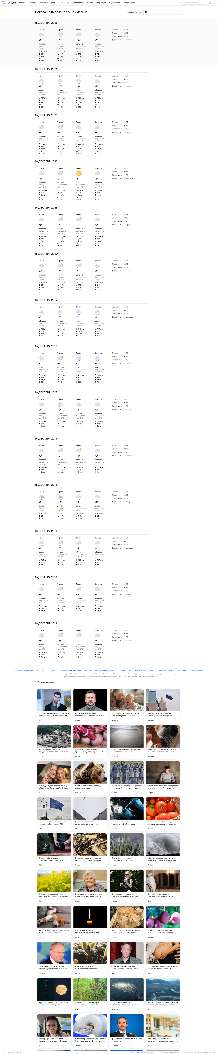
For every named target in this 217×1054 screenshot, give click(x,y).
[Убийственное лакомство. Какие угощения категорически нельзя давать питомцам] (163, 742)
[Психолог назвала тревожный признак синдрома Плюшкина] (90, 850)
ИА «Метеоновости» (208, 1052)
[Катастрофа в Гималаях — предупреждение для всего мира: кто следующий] (54, 742)
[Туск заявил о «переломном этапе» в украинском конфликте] (54, 959)
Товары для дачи (198, 670)
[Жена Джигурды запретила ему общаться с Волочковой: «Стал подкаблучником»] (54, 778)
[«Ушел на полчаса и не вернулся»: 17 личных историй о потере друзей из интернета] (163, 778)
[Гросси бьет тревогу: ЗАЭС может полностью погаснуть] (127, 1031)
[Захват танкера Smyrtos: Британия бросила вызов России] (127, 742)
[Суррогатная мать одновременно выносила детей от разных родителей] (163, 959)
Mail (3, 1052)
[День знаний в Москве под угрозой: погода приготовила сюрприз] (127, 886)
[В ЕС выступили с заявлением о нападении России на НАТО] (54, 814)
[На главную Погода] (10, 2)
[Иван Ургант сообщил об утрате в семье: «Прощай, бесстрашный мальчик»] (54, 706)
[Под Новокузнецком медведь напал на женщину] (90, 778)
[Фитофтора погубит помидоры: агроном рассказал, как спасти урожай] (163, 814)
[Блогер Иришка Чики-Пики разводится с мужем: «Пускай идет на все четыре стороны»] (54, 1031)
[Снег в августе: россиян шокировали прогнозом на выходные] (127, 850)
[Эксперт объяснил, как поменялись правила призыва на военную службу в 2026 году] (54, 850)
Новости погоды (166, 670)
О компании (10, 1052)
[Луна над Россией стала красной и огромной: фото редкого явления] (54, 995)
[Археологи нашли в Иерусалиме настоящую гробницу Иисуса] (127, 923)
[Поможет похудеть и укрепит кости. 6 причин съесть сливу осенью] (163, 923)
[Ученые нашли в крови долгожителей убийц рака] (127, 814)
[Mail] (3, 2)
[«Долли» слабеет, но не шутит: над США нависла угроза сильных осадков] (163, 850)
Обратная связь (185, 1052)
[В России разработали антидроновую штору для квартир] (90, 814)
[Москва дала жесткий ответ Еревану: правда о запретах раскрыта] (163, 706)
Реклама (19, 1052)
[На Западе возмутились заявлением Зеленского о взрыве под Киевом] (90, 706)
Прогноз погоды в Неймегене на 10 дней (138, 670)
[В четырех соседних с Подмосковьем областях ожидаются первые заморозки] (90, 959)
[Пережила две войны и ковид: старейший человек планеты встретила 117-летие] (90, 886)
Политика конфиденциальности (146, 1052)
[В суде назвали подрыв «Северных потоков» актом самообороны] (127, 995)
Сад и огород (181, 670)
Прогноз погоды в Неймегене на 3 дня (28, 670)
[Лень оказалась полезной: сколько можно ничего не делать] (54, 923)
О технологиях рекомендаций (168, 1052)
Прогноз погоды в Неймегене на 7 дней (101, 670)
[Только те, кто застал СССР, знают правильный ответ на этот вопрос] (127, 778)
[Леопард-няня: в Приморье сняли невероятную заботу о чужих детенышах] (90, 995)
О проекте (131, 1052)
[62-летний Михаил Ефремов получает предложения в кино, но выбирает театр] (127, 959)
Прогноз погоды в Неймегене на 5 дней (64, 670)
